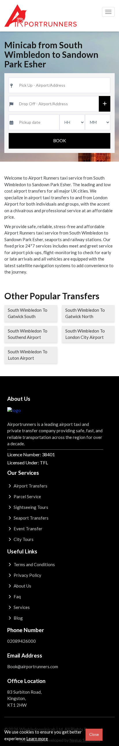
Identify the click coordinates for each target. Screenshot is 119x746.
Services (21, 607)
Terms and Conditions (34, 564)
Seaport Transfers (31, 517)
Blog (18, 618)
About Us (22, 585)
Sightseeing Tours (30, 507)
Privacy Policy (27, 575)
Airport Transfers (30, 485)
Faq (17, 596)
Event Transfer (27, 528)
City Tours (23, 539)
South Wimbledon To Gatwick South (27, 313)
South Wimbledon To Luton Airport (27, 355)
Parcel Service (27, 496)
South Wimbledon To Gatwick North (85, 313)
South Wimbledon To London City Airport (85, 334)
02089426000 (21, 641)
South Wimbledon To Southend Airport (27, 334)
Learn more (37, 738)
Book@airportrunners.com (32, 666)
